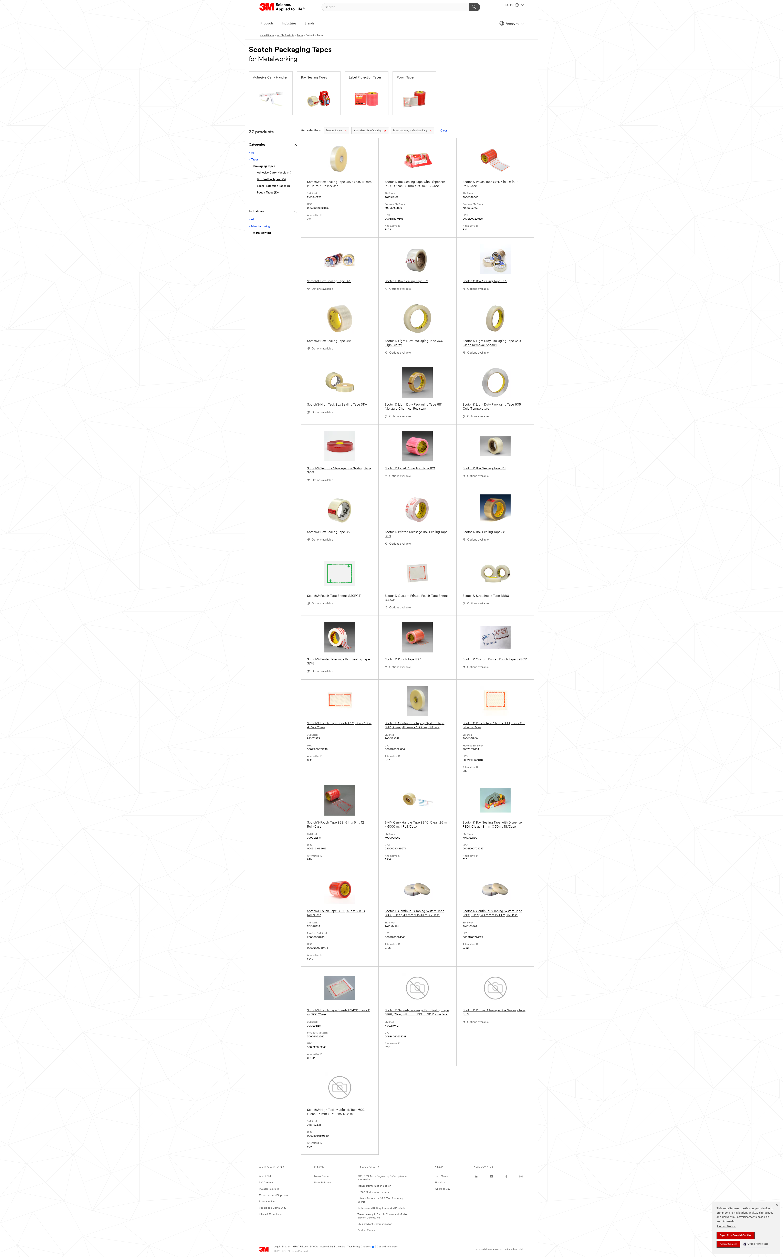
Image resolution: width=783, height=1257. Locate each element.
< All (251, 153)
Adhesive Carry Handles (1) (274, 172)
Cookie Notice (726, 1226)
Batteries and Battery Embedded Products (381, 1208)
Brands (309, 23)
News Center (322, 1176)
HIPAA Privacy (300, 1247)
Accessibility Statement (332, 1247)
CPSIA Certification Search (373, 1192)
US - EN (509, 5)
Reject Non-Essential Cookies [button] (735, 1235)
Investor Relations (269, 1189)
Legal (277, 1247)
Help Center (442, 1176)
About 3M (265, 1176)
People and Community (272, 1208)
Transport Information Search (374, 1186)
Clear (443, 130)
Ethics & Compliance (271, 1214)
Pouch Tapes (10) (268, 192)
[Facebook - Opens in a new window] (506, 1176)
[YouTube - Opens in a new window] (491, 1176)
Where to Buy (442, 1189)
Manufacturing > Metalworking (410, 130)
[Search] (474, 7)
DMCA (314, 1247)
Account (512, 23)
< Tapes (253, 159)
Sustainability (267, 1201)
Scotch (334, 130)
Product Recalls (366, 1230)
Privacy (286, 1247)
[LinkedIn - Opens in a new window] (477, 1176)
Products (267, 23)
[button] (755, 1244)
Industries (289, 23)
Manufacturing (368, 130)
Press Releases (323, 1182)
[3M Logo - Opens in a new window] (282, 7)
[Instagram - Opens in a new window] (521, 1176)
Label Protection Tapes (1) (273, 186)
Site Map (440, 1182)
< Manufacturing (259, 226)
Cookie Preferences (387, 1247)
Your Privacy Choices (358, 1247)
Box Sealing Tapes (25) (271, 179)
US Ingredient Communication (374, 1224)
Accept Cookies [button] (728, 1244)
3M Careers (266, 1182)
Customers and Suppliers (273, 1195)
